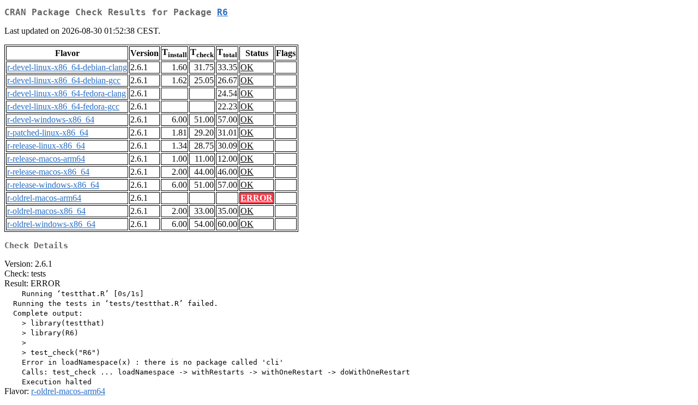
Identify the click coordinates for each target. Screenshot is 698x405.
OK (247, 67)
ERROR (256, 197)
